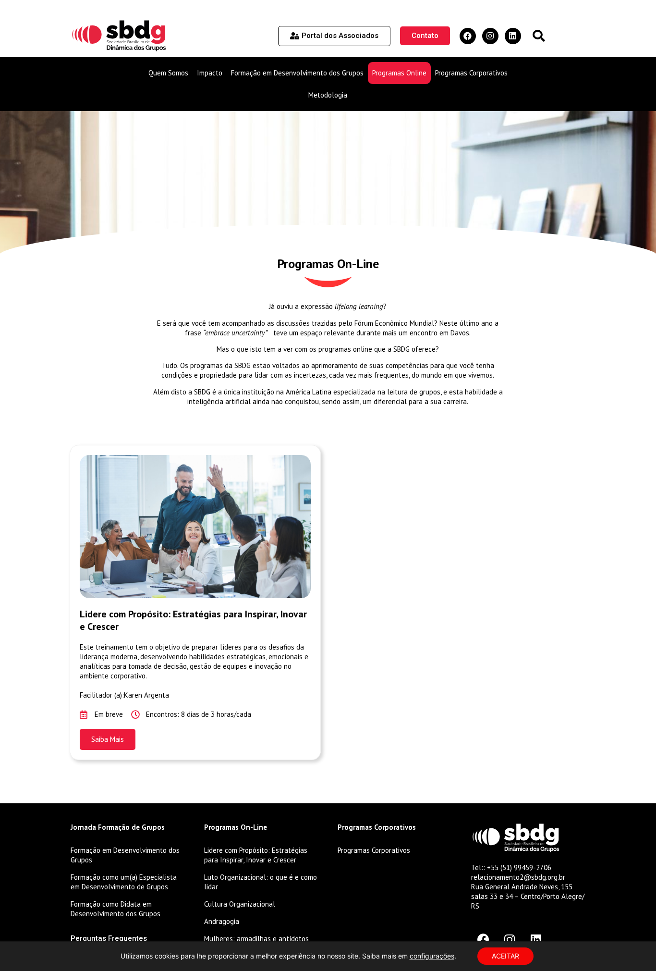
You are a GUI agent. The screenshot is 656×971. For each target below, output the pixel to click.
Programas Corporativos (471, 72)
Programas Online (399, 72)
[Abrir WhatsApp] (632, 946)
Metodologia (327, 94)
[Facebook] (468, 36)
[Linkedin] (513, 36)
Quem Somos (168, 72)
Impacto (209, 72)
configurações (432, 956)
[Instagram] (490, 36)
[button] (539, 36)
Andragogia (221, 921)
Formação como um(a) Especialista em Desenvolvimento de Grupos (124, 882)
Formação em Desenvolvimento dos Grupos (297, 72)
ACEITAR (505, 956)
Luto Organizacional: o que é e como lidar (260, 882)
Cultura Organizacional (239, 904)
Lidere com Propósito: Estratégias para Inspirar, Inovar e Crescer (255, 855)
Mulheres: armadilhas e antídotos (256, 938)
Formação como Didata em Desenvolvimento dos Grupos (115, 908)
